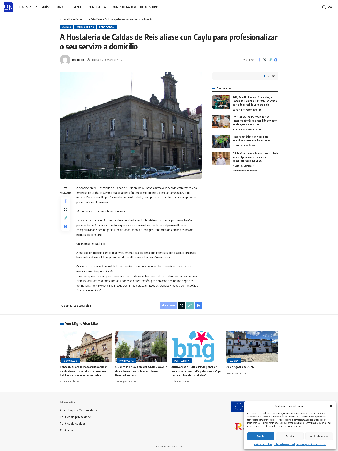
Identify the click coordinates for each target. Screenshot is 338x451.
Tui (260, 109)
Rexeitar (290, 436)
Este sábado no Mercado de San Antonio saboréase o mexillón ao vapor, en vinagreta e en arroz (255, 120)
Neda (254, 145)
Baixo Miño (238, 109)
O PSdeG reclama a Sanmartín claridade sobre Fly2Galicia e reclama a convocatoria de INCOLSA (255, 157)
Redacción (78, 59)
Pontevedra (106, 27)
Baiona (234, 360)
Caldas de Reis (85, 27)
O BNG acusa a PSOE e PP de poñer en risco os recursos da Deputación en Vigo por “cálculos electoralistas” (196, 371)
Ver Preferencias (319, 436)
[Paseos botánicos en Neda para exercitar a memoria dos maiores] (221, 141)
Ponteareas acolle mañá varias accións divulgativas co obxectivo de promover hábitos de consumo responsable (84, 371)
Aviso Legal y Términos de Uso (311, 444)
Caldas (66, 27)
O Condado (70, 360)
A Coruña (237, 145)
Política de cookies (263, 444)
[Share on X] (264, 60)
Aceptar (260, 436)
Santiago (248, 165)
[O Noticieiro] (8, 7)
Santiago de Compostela (245, 170)
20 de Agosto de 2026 (240, 367)
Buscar (271, 76)
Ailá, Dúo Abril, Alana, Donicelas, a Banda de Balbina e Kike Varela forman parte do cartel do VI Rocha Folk (255, 101)
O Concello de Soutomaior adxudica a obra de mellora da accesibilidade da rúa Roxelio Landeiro (141, 371)
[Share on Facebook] (259, 60)
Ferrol (247, 145)
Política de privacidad (284, 444)
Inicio (62, 19)
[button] (331, 406)
